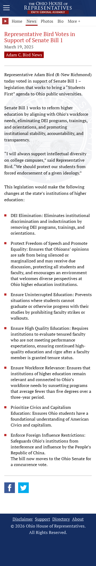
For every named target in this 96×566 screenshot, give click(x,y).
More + (74, 21)
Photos (47, 21)
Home (17, 21)
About (78, 519)
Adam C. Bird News (24, 55)
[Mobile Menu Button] (6, 8)
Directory (61, 519)
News (32, 21)
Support (42, 519)
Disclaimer (23, 519)
